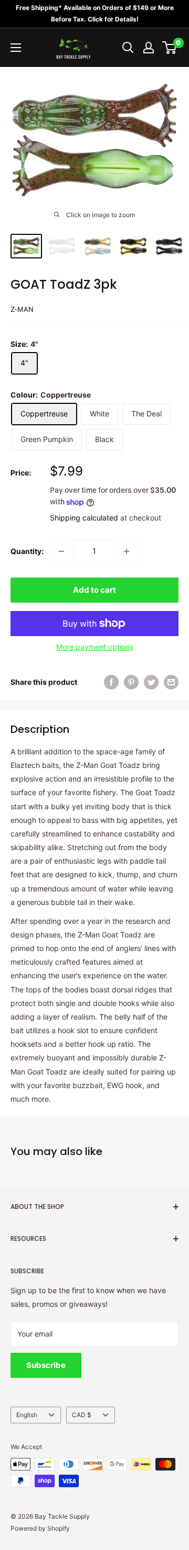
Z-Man (22, 309)
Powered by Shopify (40, 1528)
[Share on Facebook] (111, 682)
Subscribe (46, 1365)
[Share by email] (171, 682)
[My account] (148, 47)
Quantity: (27, 551)
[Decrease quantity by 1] (61, 551)
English (26, 1415)
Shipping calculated (84, 517)
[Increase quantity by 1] (127, 551)
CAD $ (81, 1415)
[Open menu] (15, 47)
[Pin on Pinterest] (131, 682)
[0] (169, 47)
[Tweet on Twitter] (151, 682)
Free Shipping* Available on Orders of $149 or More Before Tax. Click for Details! (95, 13)
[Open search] (128, 47)
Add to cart (94, 590)
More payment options (94, 646)
